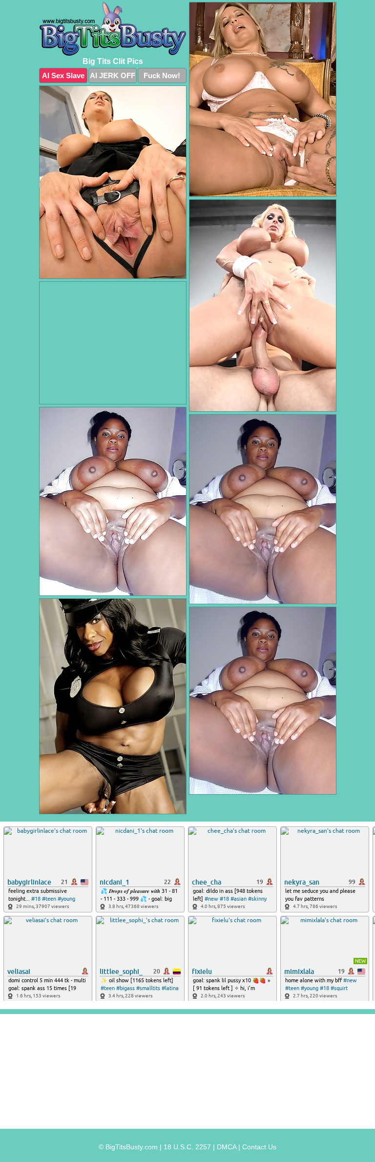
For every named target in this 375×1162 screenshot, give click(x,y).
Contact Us (259, 1147)
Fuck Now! (162, 75)
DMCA (226, 1147)
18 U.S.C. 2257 (187, 1147)
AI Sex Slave (63, 75)
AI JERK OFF (112, 75)
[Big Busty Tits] (113, 29)
